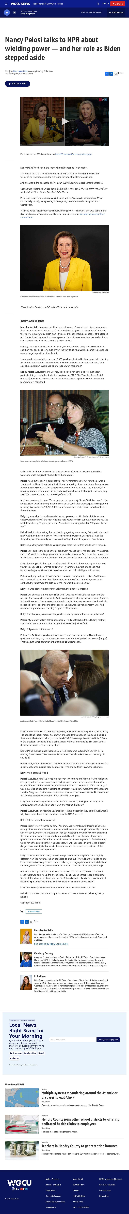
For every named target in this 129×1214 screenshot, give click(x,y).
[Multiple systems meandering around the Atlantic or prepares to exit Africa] (22, 1097)
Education (45, 1116)
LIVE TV (105, 4)
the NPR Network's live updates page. (73, 154)
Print (120, 73)
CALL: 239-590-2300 (81, 1207)
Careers (76, 1190)
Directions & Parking (107, 1185)
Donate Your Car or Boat (55, 1202)
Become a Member (53, 1185)
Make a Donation (52, 1179)
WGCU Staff (46, 1102)
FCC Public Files (79, 1196)
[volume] (14, 12)
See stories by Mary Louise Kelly (51, 943)
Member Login (105, 1190)
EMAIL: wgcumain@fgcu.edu (110, 1179)
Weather (44, 1089)
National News (34, 911)
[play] (7, 12)
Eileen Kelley (46, 1128)
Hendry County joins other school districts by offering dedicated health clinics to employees (80, 1121)
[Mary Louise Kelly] (26, 936)
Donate (119, 4)
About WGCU (78, 1179)
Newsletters (104, 1196)
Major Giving (50, 1190)
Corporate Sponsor (53, 1196)
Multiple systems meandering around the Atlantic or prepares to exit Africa (80, 1095)
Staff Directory (78, 1185)
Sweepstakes (51, 1207)
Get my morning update (108, 1039)
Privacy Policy (78, 1202)
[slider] (18, 12)
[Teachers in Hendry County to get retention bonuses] (22, 1150)
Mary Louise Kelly (20, 71)
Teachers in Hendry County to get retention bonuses (79, 1146)
